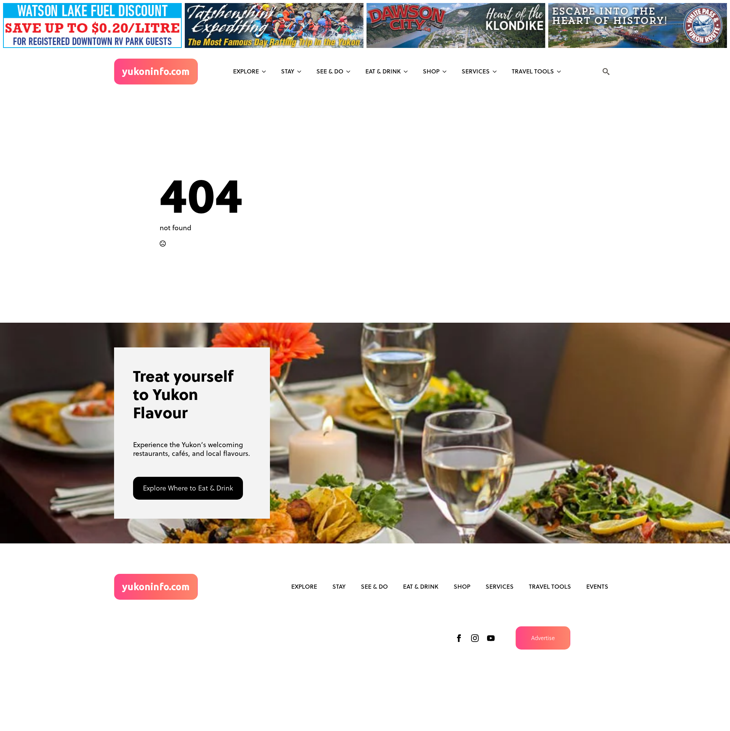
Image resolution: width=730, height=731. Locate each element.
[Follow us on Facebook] (459, 638)
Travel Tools (533, 71)
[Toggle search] (606, 71)
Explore (246, 71)
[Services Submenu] (497, 71)
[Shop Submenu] (447, 71)
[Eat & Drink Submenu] (408, 71)
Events (597, 586)
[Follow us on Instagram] (475, 638)
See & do (329, 71)
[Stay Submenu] (301, 71)
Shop (431, 71)
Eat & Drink (383, 71)
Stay (287, 71)
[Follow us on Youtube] (491, 638)
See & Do (374, 586)
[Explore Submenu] (266, 71)
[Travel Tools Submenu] (561, 71)
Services (476, 71)
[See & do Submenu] (350, 71)
